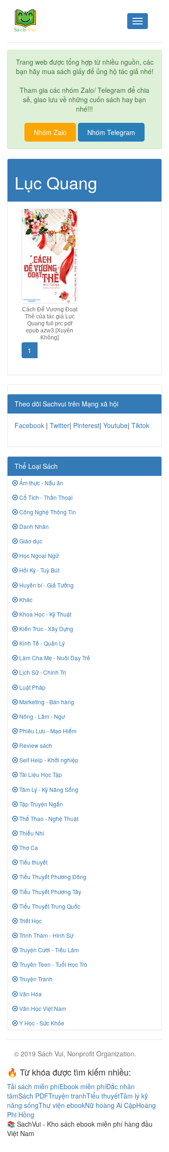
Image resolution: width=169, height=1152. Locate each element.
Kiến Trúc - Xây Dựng (45, 628)
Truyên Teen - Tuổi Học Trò (52, 964)
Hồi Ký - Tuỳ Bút (38, 570)
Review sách (35, 745)
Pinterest (86, 425)
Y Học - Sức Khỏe (41, 1023)
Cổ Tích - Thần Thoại (45, 497)
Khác (25, 599)
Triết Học (30, 921)
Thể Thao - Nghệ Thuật (48, 818)
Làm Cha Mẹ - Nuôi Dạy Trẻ (54, 658)
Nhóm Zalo (50, 132)
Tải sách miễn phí (33, 1086)
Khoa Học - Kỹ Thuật (44, 614)
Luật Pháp (32, 687)
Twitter (59, 425)
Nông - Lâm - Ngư (41, 716)
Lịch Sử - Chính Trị (42, 672)
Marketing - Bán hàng (46, 702)
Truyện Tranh (35, 979)
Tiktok (140, 425)
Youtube (115, 425)
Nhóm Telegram (111, 132)
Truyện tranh (67, 1095)
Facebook (29, 425)
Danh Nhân (33, 526)
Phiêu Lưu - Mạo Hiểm (47, 731)
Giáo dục (30, 541)
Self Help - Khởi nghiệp (48, 760)
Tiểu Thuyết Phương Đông (52, 877)
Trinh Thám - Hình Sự (45, 935)
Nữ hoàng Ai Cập (110, 1105)
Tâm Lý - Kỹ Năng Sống (48, 789)
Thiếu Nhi (31, 833)
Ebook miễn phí (83, 1086)
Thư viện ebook (61, 1105)
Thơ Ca (28, 847)
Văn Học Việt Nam (42, 1008)
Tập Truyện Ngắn (40, 804)
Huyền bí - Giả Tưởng (46, 585)
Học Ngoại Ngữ (38, 555)
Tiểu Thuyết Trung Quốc (49, 906)
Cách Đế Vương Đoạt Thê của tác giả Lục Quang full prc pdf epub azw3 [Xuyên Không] (49, 323)
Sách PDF (33, 1095)
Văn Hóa (30, 994)
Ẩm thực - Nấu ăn (40, 483)
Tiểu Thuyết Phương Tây (49, 892)
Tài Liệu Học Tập (40, 774)
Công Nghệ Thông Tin (47, 512)
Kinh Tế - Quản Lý (41, 643)
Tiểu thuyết (32, 862)
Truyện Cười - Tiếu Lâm (48, 950)
